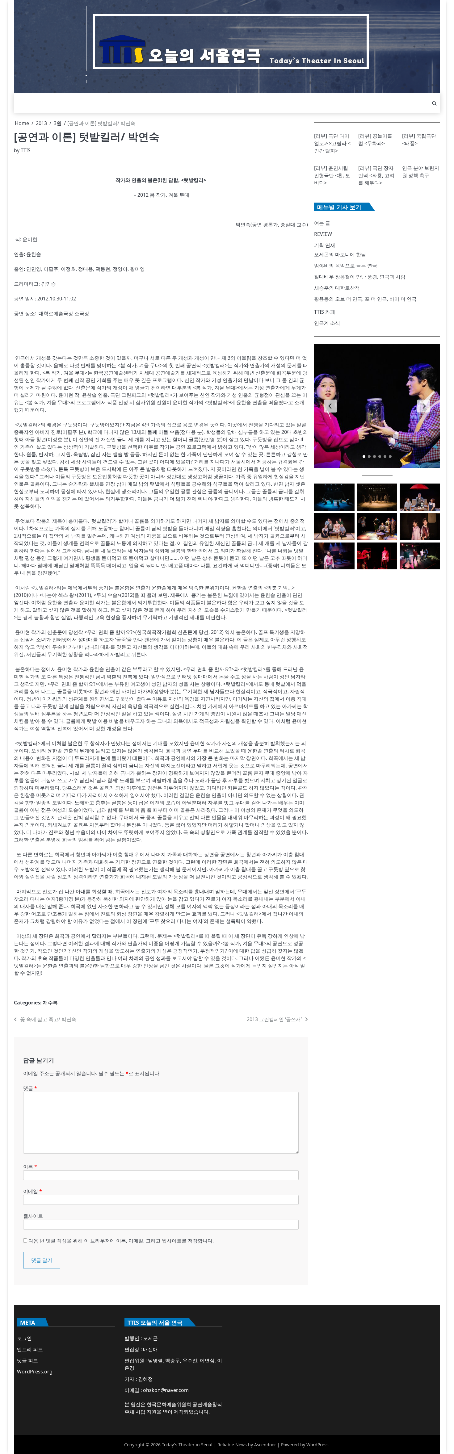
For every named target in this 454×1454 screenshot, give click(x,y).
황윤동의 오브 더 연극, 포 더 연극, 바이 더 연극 (365, 298)
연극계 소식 (327, 323)
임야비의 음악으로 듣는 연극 (345, 265)
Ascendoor (265, 1445)
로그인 (24, 1338)
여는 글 (322, 223)
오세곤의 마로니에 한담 (340, 254)
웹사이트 (33, 1216)
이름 (30, 1166)
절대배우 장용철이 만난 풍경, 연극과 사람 (360, 276)
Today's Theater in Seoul (187, 1445)
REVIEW (323, 234)
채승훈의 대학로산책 (337, 287)
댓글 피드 (27, 1360)
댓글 (30, 1088)
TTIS (26, 150)
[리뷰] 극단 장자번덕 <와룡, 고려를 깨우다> (376, 175)
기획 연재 (324, 245)
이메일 (32, 1191)
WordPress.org (35, 1371)
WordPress (317, 1445)
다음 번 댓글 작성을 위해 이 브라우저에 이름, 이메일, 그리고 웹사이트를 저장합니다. (121, 1240)
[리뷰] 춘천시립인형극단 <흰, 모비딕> (332, 175)
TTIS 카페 (324, 311)
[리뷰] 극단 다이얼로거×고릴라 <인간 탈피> (332, 143)
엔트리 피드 (30, 1349)
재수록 (50, 1002)
